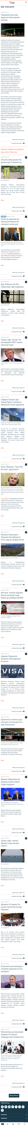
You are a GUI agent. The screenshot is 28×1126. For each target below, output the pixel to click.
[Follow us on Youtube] (9, 1106)
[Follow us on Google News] (2, 1106)
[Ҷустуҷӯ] (24, 1124)
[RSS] (23, 1106)
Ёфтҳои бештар (14, 1095)
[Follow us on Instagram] (12, 1106)
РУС (19, 1124)
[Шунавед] (7, 1124)
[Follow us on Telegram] (19, 1106)
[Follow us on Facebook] (5, 1106)
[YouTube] (13, 1124)
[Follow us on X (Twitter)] (16, 1106)
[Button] (18, 140)
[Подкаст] (2, 1110)
